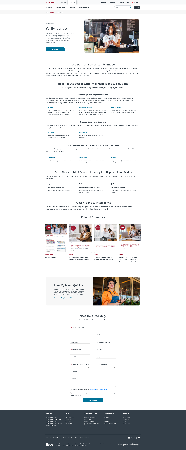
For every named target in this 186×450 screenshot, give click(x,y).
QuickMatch (51, 157)
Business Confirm (116, 107)
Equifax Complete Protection (52, 421)
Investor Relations (126, 423)
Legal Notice (63, 437)
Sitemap (76, 437)
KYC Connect (83, 132)
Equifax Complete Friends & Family (53, 419)
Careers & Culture (126, 417)
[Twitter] (132, 438)
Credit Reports (68, 421)
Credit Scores (68, 419)
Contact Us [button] (112, 2)
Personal (63, 2)
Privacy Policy (48, 437)
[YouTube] (139, 438)
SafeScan (113, 157)
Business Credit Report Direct (110, 423)
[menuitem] (64, 2)
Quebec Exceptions (88, 426)
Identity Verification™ (85, 107)
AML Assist (51, 132)
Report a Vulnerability (84, 437)
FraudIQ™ (50, 107)
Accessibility (70, 437)
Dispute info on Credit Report (90, 417)
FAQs (85, 428)
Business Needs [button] (60, 7)
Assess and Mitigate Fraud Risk (63, 298)
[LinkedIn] (129, 438)
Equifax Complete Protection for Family (54, 423)
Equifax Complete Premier (51, 417)
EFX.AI (124, 421)
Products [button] (49, 7)
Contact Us (55, 49)
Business (72, 2)
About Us (103, 2)
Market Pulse (106, 421)
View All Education (68, 423)
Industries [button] (72, 7)
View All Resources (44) (93, 270)
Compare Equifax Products (51, 425)
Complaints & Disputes (89, 421)
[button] (135, 2)
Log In (137, 7)
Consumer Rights (87, 419)
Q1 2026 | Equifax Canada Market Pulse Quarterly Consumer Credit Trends (128, 259)
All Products (106, 417)
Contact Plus (83, 157)
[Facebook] (134, 438)
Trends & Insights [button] (84, 7)
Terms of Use (56, 437)
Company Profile (126, 419)
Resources (106, 419)
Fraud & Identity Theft (69, 417)
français (127, 2)
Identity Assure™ (51, 257)
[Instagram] (136, 438)
